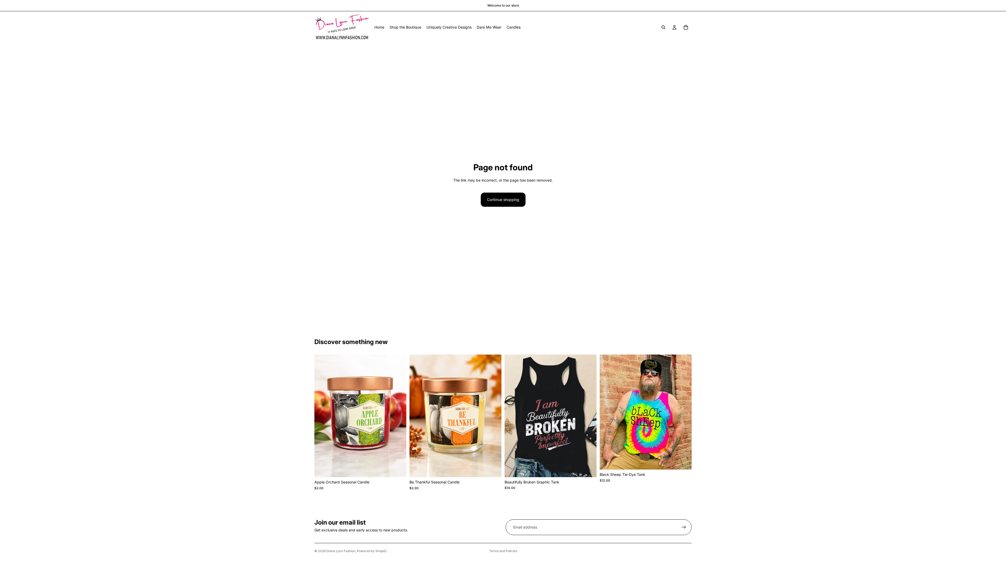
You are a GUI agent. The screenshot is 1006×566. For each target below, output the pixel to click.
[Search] (663, 27)
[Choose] (398, 469)
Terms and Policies (503, 551)
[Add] (588, 469)
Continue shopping (503, 199)
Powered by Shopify (372, 551)
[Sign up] (683, 527)
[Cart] (686, 27)
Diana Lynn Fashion (340, 551)
